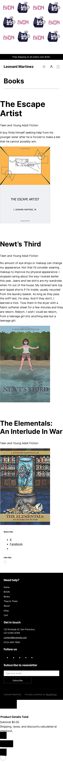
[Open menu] (44, 66)
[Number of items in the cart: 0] (58, 66)
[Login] (51, 67)
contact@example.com (15, 637)
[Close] (8, 704)
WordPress (51, 694)
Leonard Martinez (19, 66)
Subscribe (18, 680)
